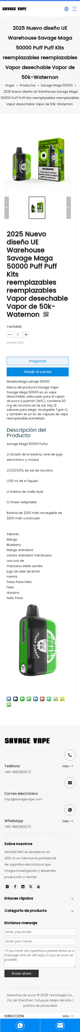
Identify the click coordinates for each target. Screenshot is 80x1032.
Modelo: (13, 381)
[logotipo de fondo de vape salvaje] (27, 740)
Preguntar (38, 361)
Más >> (68, 766)
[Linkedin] (23, 886)
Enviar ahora (21, 973)
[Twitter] (31, 886)
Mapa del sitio (61, 1000)
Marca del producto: (22, 387)
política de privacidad (40, 1005)
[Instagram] (7, 886)
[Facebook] (15, 886)
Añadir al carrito (38, 371)
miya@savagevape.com (23, 799)
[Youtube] (38, 886)
